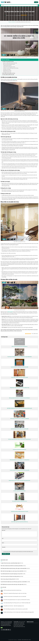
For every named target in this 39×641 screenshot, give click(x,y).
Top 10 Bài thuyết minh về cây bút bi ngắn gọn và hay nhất (11, 573)
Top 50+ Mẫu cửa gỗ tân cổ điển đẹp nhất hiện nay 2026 (19, 377)
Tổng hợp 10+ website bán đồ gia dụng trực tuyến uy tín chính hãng (15, 593)
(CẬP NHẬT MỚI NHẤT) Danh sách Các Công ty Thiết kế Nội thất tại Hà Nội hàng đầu (19, 408)
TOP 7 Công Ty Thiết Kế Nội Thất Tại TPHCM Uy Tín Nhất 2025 (19, 418)
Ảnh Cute (16, 625)
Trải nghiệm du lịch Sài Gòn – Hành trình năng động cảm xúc (14, 605)
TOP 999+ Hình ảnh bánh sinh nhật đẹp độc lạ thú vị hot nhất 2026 (15, 596)
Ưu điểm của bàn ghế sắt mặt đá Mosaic (19, 490)
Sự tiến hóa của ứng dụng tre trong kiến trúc (19, 449)
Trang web (3, 547)
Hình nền (20, 621)
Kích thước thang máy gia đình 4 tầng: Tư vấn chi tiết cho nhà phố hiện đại (19, 439)
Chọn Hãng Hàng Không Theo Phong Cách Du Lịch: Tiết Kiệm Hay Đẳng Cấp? (17, 602)
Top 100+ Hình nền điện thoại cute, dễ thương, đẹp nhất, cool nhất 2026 (13, 581)
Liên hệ (29, 639)
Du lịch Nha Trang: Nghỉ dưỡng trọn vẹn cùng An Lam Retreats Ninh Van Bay (17, 599)
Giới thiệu (19, 639)
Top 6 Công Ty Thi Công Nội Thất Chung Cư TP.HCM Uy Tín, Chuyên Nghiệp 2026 (19, 356)
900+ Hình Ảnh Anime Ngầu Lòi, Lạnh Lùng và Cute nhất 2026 (12, 571)
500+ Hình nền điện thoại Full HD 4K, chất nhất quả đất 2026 (11, 565)
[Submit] (37, 5)
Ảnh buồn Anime (16, 624)
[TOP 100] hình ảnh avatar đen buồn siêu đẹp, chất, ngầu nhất (12, 584)
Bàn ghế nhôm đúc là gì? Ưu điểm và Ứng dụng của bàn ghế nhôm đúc (19, 480)
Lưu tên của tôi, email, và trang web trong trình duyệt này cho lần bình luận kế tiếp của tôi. (18, 551)
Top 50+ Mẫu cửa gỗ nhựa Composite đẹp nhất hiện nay (19, 521)
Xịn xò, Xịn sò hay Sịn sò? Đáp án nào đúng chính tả (10, 576)
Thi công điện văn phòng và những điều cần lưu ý (19, 501)
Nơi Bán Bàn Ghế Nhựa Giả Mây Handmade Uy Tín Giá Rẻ (19, 511)
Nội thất (18, 15)
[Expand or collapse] (37, 59)
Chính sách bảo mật (25, 639)
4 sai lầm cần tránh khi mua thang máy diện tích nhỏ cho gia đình (19, 470)
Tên (3, 538)
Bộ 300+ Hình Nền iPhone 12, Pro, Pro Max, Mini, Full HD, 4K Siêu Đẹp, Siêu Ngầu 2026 (19, 612)
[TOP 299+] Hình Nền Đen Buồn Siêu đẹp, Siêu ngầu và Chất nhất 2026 (13, 568)
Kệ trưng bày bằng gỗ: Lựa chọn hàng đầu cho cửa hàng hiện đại (19, 459)
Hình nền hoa (22, 626)
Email (3, 542)
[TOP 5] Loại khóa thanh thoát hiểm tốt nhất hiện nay (19, 346)
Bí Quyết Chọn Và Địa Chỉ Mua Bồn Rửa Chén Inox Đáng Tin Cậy (19, 387)
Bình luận (3, 530)
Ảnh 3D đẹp (18, 626)
